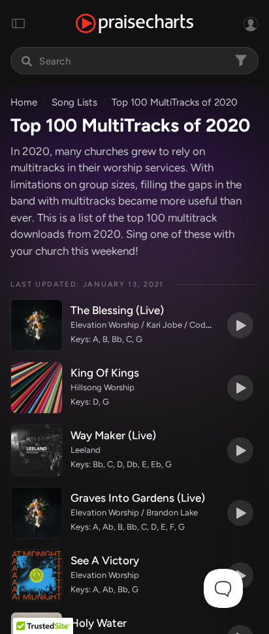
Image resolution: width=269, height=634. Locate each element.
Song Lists (74, 102)
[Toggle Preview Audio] (240, 325)
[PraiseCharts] (134, 24)
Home (23, 102)
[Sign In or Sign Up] (251, 23)
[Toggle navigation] (18, 23)
